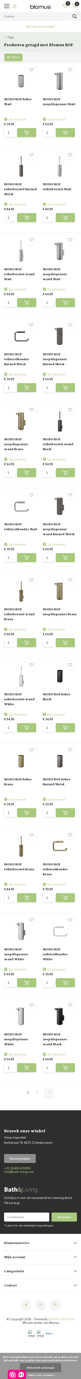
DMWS (53, 1319)
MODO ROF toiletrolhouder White (55, 954)
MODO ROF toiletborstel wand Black (58, 444)
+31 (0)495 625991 (17, 1168)
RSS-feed (68, 1319)
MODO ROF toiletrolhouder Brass (55, 869)
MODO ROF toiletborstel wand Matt (19, 274)
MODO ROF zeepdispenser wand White (16, 954)
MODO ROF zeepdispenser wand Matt (55, 274)
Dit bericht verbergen (40, 1367)
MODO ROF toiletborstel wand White (19, 699)
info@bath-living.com (19, 1172)
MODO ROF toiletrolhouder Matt (20, 527)
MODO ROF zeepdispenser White (16, 1039)
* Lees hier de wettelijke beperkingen (29, 1225)
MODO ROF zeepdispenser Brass (60, 612)
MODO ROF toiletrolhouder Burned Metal (16, 359)
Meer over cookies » (41, 1375)
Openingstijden (20, 1158)
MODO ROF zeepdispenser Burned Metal (55, 359)
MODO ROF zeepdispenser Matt (59, 102)
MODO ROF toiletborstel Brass (19, 867)
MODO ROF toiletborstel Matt (57, 187)
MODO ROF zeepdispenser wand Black (55, 1039)
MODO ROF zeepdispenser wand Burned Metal (58, 529)
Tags (10, 37)
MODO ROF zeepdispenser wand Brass (16, 444)
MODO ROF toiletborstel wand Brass (19, 614)
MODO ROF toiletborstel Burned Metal (20, 189)
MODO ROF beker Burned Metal (56, 782)
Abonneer (64, 1217)
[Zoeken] (74, 16)
